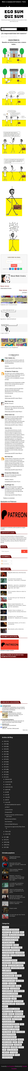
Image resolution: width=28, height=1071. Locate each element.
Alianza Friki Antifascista (10, 929)
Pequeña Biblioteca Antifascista (17, 572)
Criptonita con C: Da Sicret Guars (9, 304)
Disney (5, 965)
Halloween (12, 983)
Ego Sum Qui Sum (14, 14)
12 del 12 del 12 (5, 333)
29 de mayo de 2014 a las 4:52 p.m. (13, 495)
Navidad (11, 1014)
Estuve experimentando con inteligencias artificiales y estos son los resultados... (17, 605)
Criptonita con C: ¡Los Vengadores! (9, 347)
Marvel (5, 1006)
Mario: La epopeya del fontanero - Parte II (14, 1)
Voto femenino (8, 821)
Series (20, 1042)
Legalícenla (6, 998)
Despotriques (7, 957)
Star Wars (6, 1047)
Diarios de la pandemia (9, 960)
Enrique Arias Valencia (10, 473)
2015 (5, 769)
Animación (16, 932)
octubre (7, 784)
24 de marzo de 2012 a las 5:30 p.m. (13, 398)
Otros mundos (17, 1019)
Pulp (13, 1031)
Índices (18, 985)
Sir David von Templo (10, 371)
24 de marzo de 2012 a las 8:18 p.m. (13, 411)
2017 (5, 764)
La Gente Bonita (9, 809)
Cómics (16, 945)
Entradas (4, 561)
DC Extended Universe (17, 955)
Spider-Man (18, 1044)
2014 (5, 772)
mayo (6, 797)
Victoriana (13, 1052)
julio (6, 792)
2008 (5, 844)
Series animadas (8, 1044)
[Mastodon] (18, 5)
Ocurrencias (7, 1019)
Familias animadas (8, 975)
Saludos (20, 1039)
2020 (5, 756)
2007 (5, 847)
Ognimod (4, 727)
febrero (7, 831)
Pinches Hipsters (8, 1026)
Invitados (6, 988)
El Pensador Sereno (7, 711)
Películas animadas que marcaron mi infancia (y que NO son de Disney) (17, 897)
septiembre (8, 787)
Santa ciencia (7, 1042)
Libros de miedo (7, 1001)
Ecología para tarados (16, 965)
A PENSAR (5, 927)
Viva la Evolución (8, 1054)
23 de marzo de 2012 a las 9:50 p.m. (13, 368)
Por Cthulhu (6, 1031)
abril (6, 799)
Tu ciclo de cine (12, 1049)
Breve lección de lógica (10, 939)
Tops (4, 1049)
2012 (5, 777)
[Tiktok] (12, 5)
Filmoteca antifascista (10, 978)
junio (6, 794)
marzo (7, 802)
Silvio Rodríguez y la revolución (9, 725)
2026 (5, 741)
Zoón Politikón (7, 1057)
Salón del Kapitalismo (9, 1039)
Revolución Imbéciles (9, 1037)
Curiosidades (20, 952)
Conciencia (6, 947)
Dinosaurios (6, 962)
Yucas (17, 1054)
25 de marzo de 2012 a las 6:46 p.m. (13, 453)
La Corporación (7, 991)
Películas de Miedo (8, 1021)
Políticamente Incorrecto (11, 1029)
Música (5, 1014)
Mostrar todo (25, 730)
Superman (14, 1047)
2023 (5, 749)
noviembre (8, 781)
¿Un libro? (7, 807)
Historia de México (8, 985)
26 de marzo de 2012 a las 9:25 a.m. (13, 469)
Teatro (21, 1047)
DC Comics (6, 955)
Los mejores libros (9, 1003)
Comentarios (5, 563)
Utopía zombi (13, 908)
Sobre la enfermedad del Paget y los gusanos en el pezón (16, 891)
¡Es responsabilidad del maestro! (13, 804)
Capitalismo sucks (8, 942)
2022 (5, 751)
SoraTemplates (10, 1066)
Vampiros (5, 1052)
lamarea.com (5, 724)
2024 (5, 746)
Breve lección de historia (11, 937)
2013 (5, 774)
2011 (5, 837)
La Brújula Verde (6, 706)
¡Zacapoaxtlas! (8, 812)
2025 (5, 744)
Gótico (5, 983)
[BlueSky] (21, 5)
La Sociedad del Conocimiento (12, 996)
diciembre (7, 779)
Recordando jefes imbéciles (16, 629)
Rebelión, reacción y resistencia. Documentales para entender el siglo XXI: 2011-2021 (17, 587)
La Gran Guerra (19, 991)
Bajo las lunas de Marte (10, 819)
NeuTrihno (7, 456)
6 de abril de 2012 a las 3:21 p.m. (13, 481)
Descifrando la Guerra (8, 719)
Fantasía (18, 975)
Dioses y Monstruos (18, 962)
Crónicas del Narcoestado (11, 950)
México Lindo (18, 1011)
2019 (5, 759)
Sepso (15, 1042)
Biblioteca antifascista (16, 934)
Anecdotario (7, 932)
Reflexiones (20, 1031)
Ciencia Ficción (7, 945)
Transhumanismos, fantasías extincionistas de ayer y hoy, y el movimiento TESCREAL (15, 714)
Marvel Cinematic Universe (11, 1008)
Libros (14, 998)
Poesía (17, 1026)
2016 (5, 766)
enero (6, 834)
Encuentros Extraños (9, 973)
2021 (5, 754)
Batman (5, 934)
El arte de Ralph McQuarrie (11, 824)
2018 (5, 761)
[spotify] (15, 5)
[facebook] (6, 6)
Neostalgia (19, 1014)
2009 (5, 842)
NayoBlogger (8, 484)
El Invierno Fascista (17, 968)
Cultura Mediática (8, 952)
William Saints (8, 414)
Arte (22, 932)
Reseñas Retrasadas (9, 1034)
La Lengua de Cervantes (10, 993)
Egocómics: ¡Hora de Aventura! (8, 319)
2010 (5, 839)
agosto (7, 789)
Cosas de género (16, 947)
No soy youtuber (19, 1016)
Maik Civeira (8, 401)
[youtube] (9, 6)
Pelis (21, 1024)
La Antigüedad (15, 988)
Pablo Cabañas (9, 358)
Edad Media (6, 968)
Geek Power (19, 980)
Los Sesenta (20, 1003)
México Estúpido (8, 1011)
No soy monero (13, 36)
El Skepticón (6, 970)
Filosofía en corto (8, 980)
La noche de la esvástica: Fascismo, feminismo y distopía (16, 885)
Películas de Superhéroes (10, 1024)
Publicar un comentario (9, 498)
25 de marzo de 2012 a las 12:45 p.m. (14, 425)
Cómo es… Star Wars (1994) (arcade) (10, 728)
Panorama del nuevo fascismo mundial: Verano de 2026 (17, 865)
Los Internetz (18, 1001)
